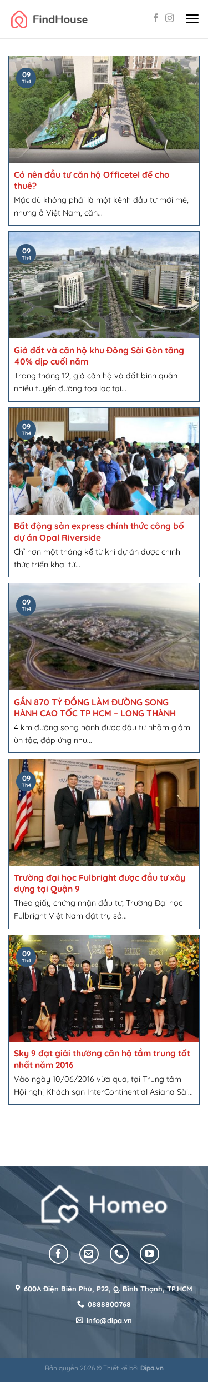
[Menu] (192, 19)
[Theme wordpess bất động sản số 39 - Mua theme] (49, 19)
